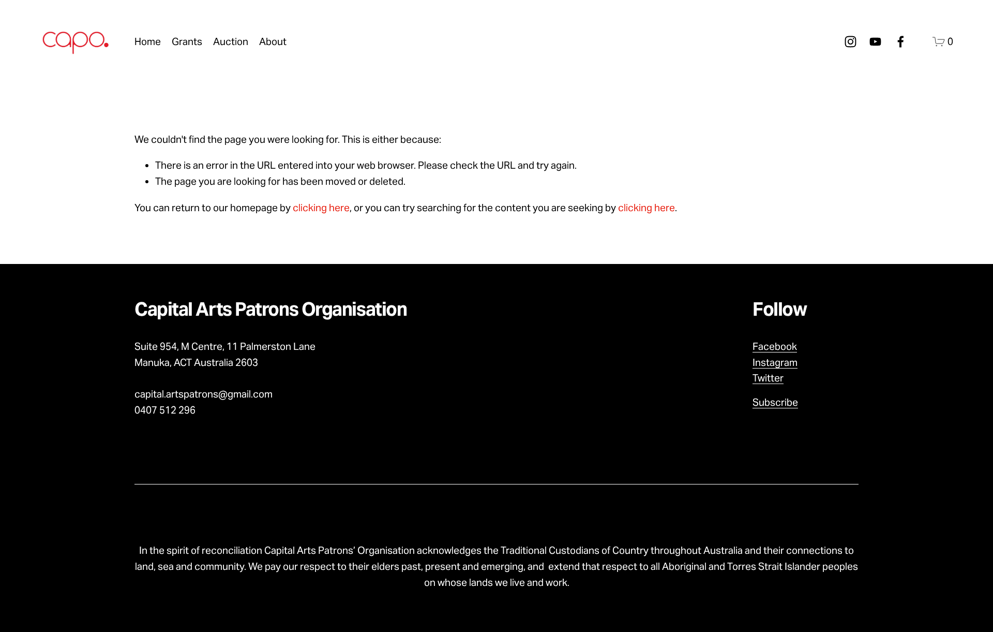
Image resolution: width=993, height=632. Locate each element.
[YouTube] (875, 42)
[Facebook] (901, 42)
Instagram (775, 362)
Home (147, 41)
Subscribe (775, 402)
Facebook (775, 346)
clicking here (321, 207)
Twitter (768, 378)
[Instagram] (850, 42)
